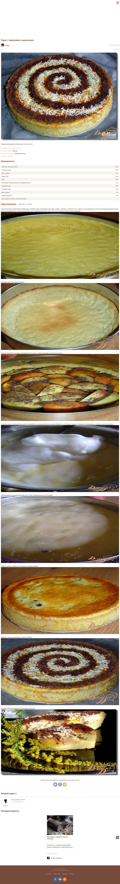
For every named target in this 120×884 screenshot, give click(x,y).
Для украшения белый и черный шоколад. (14, 199)
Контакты (65, 874)
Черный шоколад (7, 195)
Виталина (5, 805)
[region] (60, 20)
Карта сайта (57, 874)
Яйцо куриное (6, 173)
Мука (3, 179)
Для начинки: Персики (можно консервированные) (16, 183)
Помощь (72, 874)
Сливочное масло (20, 153)
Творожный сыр (6, 186)
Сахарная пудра (6, 170)
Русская (14, 151)
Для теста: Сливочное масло (10, 167)
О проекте (49, 874)
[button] (55, 784)
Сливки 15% (5, 176)
